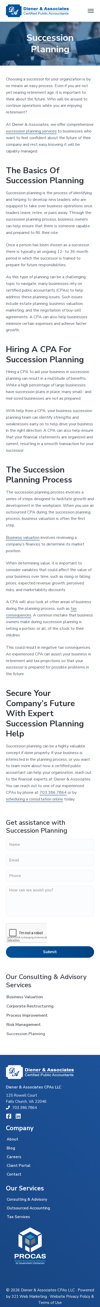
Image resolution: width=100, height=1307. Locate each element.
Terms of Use (50, 1302)
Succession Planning (25, 1034)
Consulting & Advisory (27, 1199)
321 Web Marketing (29, 1296)
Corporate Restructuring (30, 1006)
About (12, 1139)
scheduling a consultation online (34, 799)
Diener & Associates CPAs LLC (48, 1290)
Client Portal (19, 1165)
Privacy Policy (78, 1296)
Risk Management (23, 1024)
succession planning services (31, 131)
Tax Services (18, 1216)
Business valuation (22, 537)
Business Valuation (24, 997)
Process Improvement (27, 1015)
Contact (14, 1174)
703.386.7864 (53, 792)
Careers (14, 1156)
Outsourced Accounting (28, 1208)
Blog (11, 1148)
